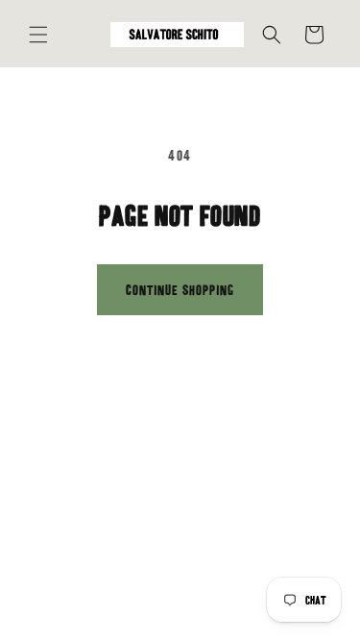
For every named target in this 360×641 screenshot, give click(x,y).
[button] (38, 34)
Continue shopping (180, 290)
